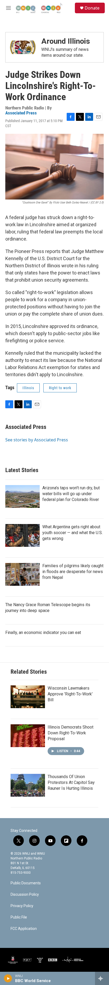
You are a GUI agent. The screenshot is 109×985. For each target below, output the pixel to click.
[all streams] (102, 978)
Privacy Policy (22, 906)
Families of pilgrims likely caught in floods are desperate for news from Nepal (72, 571)
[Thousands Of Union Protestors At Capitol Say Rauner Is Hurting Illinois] (28, 785)
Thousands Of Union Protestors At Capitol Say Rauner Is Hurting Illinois (71, 782)
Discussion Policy (25, 895)
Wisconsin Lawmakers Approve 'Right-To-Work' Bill (70, 694)
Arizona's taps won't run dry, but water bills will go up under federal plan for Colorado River (71, 493)
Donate (92, 8)
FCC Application (24, 929)
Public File (19, 917)
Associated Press (21, 113)
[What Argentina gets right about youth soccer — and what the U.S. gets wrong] (22, 535)
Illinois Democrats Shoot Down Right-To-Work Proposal (70, 733)
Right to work (60, 388)
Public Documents (26, 883)
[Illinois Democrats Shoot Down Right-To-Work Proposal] (28, 735)
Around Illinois (65, 41)
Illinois (28, 388)
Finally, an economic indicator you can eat (43, 632)
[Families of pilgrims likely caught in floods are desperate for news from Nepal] (22, 574)
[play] (8, 978)
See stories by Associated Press (36, 440)
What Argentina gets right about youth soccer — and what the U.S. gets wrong (72, 532)
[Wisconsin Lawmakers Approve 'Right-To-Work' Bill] (28, 696)
